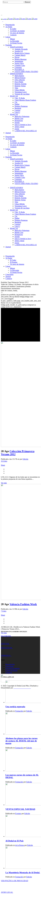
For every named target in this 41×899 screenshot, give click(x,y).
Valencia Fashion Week (23, 604)
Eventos (18, 813)
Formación (19, 711)
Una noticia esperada (15, 706)
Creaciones (9, 666)
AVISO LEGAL (7, 892)
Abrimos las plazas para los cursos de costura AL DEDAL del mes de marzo (21, 741)
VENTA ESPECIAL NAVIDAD (20, 809)
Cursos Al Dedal (11, 670)
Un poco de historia (12, 668)
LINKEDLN (5, 655)
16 (4, 461)
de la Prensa (19, 845)
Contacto (8, 672)
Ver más (4, 483)
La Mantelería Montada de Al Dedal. (22, 872)
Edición (25, 459)
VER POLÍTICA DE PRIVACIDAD (14, 881)
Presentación (10, 664)
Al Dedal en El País (14, 841)
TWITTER (5, 644)
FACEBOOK (6, 636)
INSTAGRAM (6, 648)
